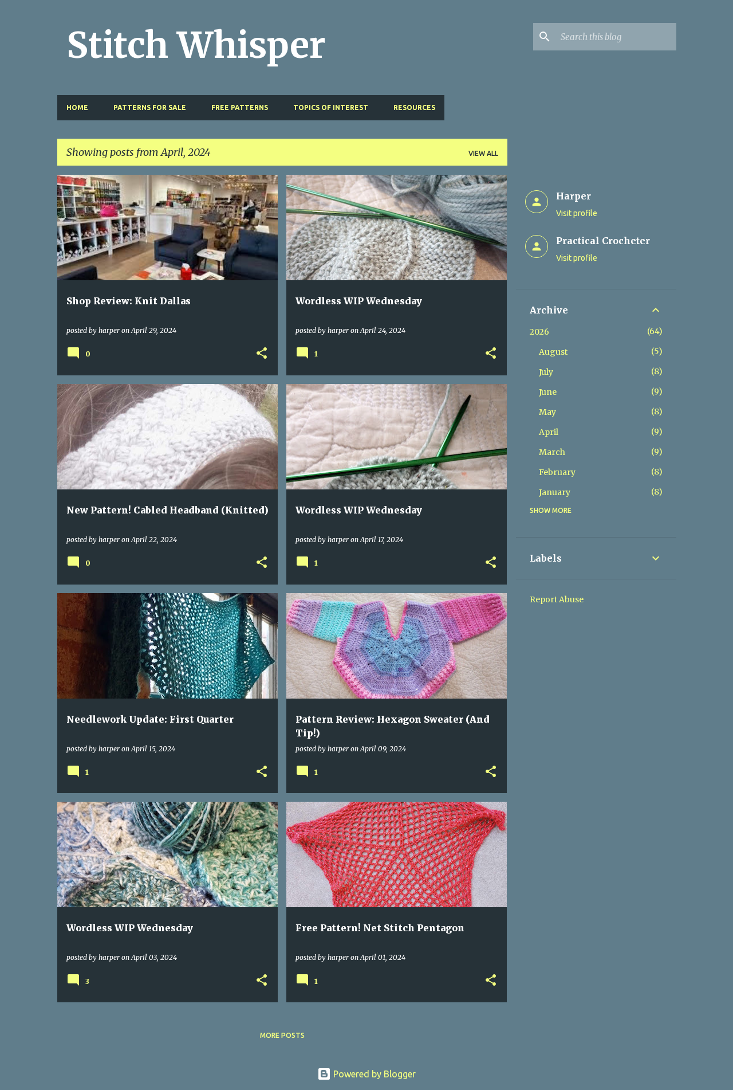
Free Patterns (239, 107)
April (548, 432)
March (552, 452)
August (553, 352)
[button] (262, 354)
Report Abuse (557, 599)
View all (483, 153)
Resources (414, 107)
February (557, 472)
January (554, 492)
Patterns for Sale (149, 107)
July (546, 372)
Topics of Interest (330, 107)
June (548, 392)
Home (77, 107)
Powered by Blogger (373, 1074)
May (547, 412)
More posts (282, 1035)
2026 (539, 332)
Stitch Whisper (196, 45)
